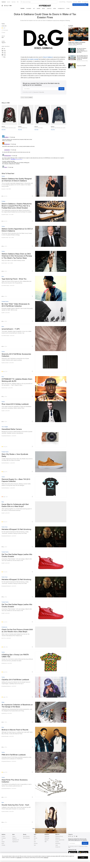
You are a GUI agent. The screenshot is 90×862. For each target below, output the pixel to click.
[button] (3, 32)
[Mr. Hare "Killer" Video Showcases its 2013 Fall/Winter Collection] (50, 311)
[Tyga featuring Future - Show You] (50, 286)
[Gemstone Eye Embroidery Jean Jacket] (58, 115)
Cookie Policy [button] (19, 857)
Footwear (28, 8)
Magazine (14, 838)
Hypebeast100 (61, 8)
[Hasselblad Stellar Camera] (50, 436)
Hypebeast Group (59, 836)
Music (43, 8)
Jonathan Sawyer (6, 285)
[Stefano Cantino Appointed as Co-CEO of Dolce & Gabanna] (50, 236)
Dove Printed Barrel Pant (22, 127)
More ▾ (34, 828)
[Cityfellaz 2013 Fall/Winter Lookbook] (50, 687)
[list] (43, 38)
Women (35, 838)
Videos (13, 836)
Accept (82, 857)
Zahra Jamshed (5, 362)
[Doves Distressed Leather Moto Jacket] (9, 115)
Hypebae (46, 839)
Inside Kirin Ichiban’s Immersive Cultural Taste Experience (76, 43)
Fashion (22, 8)
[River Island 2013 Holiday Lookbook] (50, 411)
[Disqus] (34, 151)
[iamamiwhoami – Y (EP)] (50, 336)
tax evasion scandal (33, 59)
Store (67, 8)
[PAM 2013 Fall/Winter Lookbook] (50, 762)
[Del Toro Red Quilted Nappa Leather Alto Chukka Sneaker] (50, 561)
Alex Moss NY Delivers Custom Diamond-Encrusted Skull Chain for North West (82, 50)
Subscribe (61, 88)
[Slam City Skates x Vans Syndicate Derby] (50, 461)
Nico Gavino (5, 263)
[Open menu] (2, 5)
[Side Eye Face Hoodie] (42, 115)
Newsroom (57, 838)
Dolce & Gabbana (47, 57)
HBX (45, 841)
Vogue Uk (3, 42)
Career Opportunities (59, 839)
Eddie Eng (5, 663)
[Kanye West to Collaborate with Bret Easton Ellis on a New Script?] (50, 511)
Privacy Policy (41, 92)
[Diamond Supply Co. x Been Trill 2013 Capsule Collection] (50, 486)
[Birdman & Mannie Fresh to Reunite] (50, 737)
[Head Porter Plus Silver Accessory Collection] (50, 787)
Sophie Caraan (5, 214)
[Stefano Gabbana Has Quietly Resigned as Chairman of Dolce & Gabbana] (50, 186)
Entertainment (4, 627)
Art (34, 8)
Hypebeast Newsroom (7, 435)
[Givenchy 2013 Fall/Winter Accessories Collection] (50, 361)
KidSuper (3, 126)
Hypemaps (47, 838)
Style (22, 97)
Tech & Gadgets (5, 426)
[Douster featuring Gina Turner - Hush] (50, 812)
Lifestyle (49, 8)
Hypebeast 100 (15, 839)
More (54, 8)
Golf (35, 841)
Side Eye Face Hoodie (39, 127)
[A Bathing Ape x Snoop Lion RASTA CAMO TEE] (50, 662)
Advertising (57, 843)
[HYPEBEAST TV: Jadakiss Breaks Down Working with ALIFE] (50, 386)
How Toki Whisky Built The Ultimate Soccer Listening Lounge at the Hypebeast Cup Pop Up (82, 57)
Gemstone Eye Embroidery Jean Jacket (58, 127)
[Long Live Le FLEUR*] (72, 65)
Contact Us (57, 847)
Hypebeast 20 (15, 841)
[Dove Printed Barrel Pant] (26, 115)
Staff (2, 37)
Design (38, 8)
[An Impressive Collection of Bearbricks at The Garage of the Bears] (50, 712)
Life (34, 839)
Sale (35, 845)
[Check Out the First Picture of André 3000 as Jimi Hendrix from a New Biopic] (50, 637)
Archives (36, 843)
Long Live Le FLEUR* (81, 65)
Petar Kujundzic (6, 736)
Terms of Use (35, 92)
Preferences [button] (46, 857)
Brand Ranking (26, 836)
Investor (57, 841)
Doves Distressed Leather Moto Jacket (9, 127)
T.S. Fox (4, 638)
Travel (6, 527)
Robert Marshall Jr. (6, 462)
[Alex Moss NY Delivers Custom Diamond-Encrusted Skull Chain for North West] (72, 50)
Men (35, 836)
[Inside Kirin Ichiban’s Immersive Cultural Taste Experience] (78, 34)
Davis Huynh (5, 387)
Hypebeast (47, 836)
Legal (56, 845)
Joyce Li (4, 188)
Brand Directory (26, 838)
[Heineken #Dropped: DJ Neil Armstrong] (50, 536)
